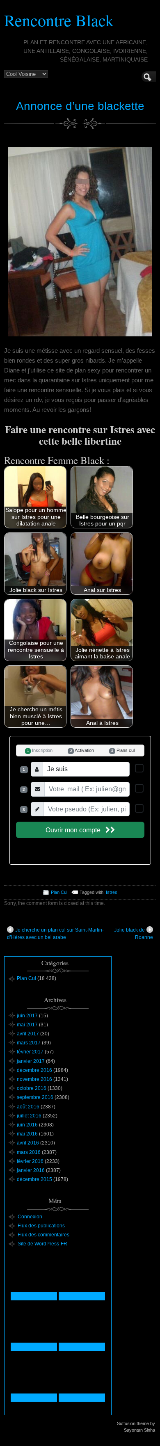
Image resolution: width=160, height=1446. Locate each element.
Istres (111, 892)
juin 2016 (27, 1125)
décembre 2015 (34, 1179)
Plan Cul (59, 892)
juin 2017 (27, 1016)
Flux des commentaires (43, 1235)
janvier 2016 (31, 1170)
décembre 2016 (34, 1070)
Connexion (30, 1217)
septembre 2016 (35, 1097)
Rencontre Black (59, 20)
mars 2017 (29, 1043)
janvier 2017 (31, 1061)
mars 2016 (29, 1152)
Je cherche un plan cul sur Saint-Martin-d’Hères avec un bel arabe (55, 933)
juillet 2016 (29, 1116)
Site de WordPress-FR (42, 1244)
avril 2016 (28, 1143)
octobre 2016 (31, 1088)
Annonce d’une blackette (80, 106)
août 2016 (28, 1107)
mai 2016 (27, 1134)
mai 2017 (27, 1025)
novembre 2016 (34, 1079)
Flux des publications (41, 1226)
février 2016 (30, 1161)
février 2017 (30, 1052)
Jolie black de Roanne (133, 933)
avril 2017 (28, 1034)
